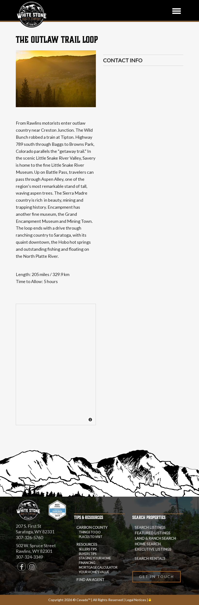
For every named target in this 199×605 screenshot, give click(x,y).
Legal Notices (136, 600)
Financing (87, 563)
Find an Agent (90, 579)
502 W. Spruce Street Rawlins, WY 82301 (36, 548)
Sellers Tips (88, 549)
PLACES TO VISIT (90, 537)
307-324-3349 (29, 557)
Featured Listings (152, 533)
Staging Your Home (95, 558)
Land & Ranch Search (155, 538)
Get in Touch (156, 576)
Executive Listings (153, 549)
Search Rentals (150, 558)
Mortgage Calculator (98, 567)
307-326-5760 (29, 537)
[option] (56, 78)
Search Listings (150, 527)
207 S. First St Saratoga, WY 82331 (35, 528)
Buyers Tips (87, 554)
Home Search (148, 544)
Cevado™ (83, 600)
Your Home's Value (94, 572)
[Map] (56, 364)
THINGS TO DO (90, 532)
